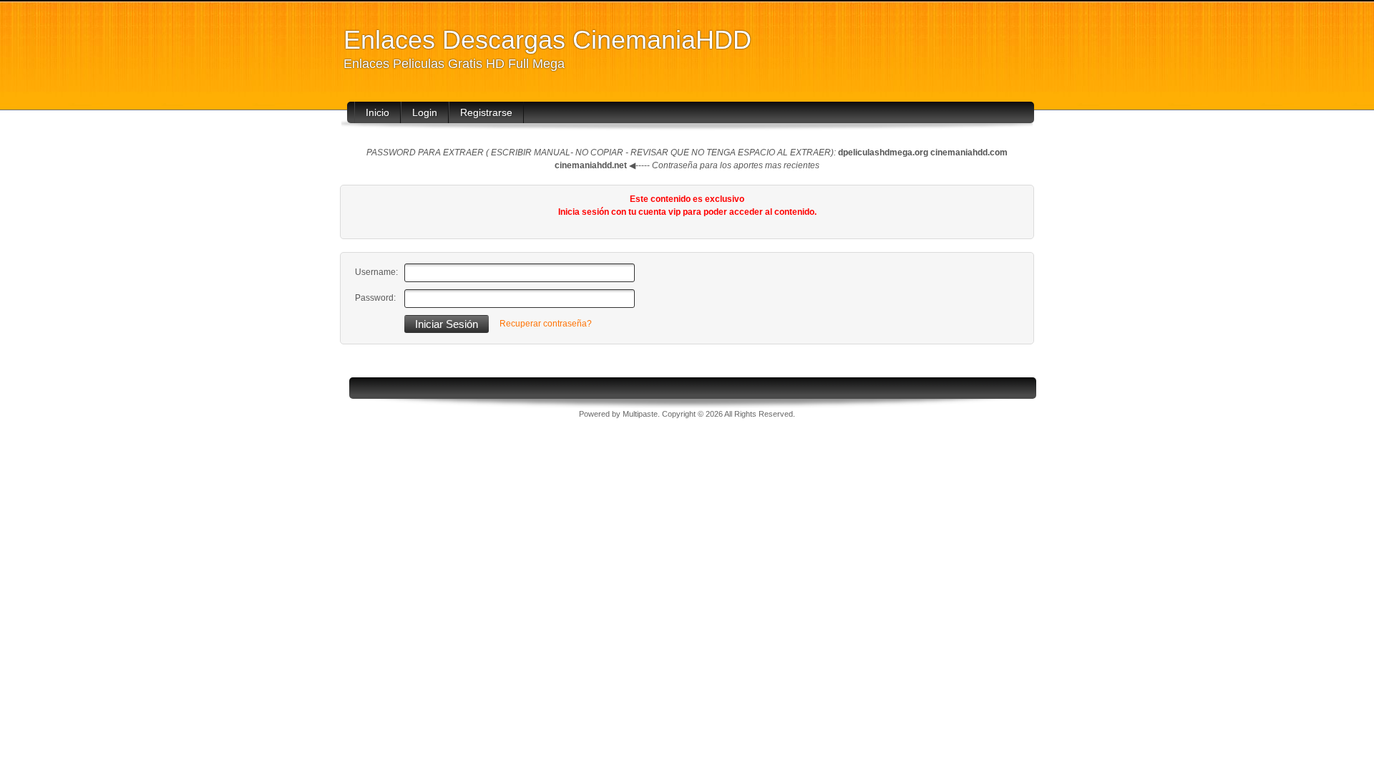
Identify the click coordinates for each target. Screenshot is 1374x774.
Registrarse (486, 112)
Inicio (377, 112)
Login (424, 112)
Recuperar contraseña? (546, 324)
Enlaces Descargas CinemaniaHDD (547, 39)
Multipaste (640, 414)
